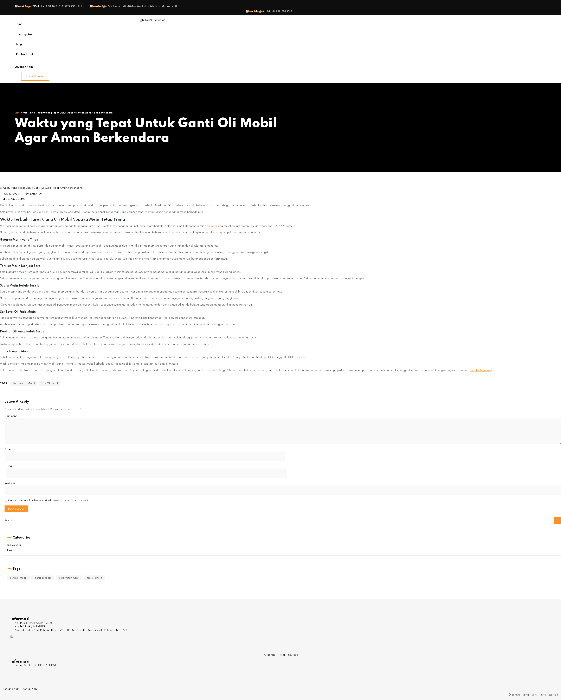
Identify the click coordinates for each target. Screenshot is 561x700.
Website (10, 483)
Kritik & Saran (35, 76)
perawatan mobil (24, 383)
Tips (9, 550)
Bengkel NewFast (480, 370)
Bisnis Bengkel (42, 578)
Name (9, 449)
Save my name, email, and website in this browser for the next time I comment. (48, 500)
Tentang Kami (25, 34)
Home (18, 24)
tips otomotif (49, 383)
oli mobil (212, 226)
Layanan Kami (24, 67)
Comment (11, 416)
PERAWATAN (14, 546)
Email (10, 466)
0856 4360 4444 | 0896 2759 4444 (64, 6)
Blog (19, 44)
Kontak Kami (24, 54)
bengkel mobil (18, 578)
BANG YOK (36, 194)
